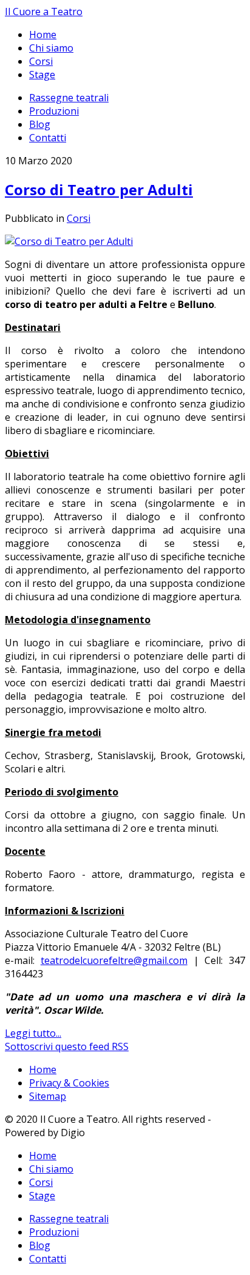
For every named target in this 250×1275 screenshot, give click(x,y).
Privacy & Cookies (69, 1082)
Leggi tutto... (33, 1033)
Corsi (41, 61)
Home (42, 34)
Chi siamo (51, 48)
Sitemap (47, 1096)
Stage (42, 74)
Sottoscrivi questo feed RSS (67, 1046)
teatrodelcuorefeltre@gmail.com (114, 960)
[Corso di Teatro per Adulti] (69, 241)
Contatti (47, 137)
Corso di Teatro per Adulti (99, 189)
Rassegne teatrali (69, 97)
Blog (39, 124)
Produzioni (54, 111)
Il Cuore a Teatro (44, 11)
